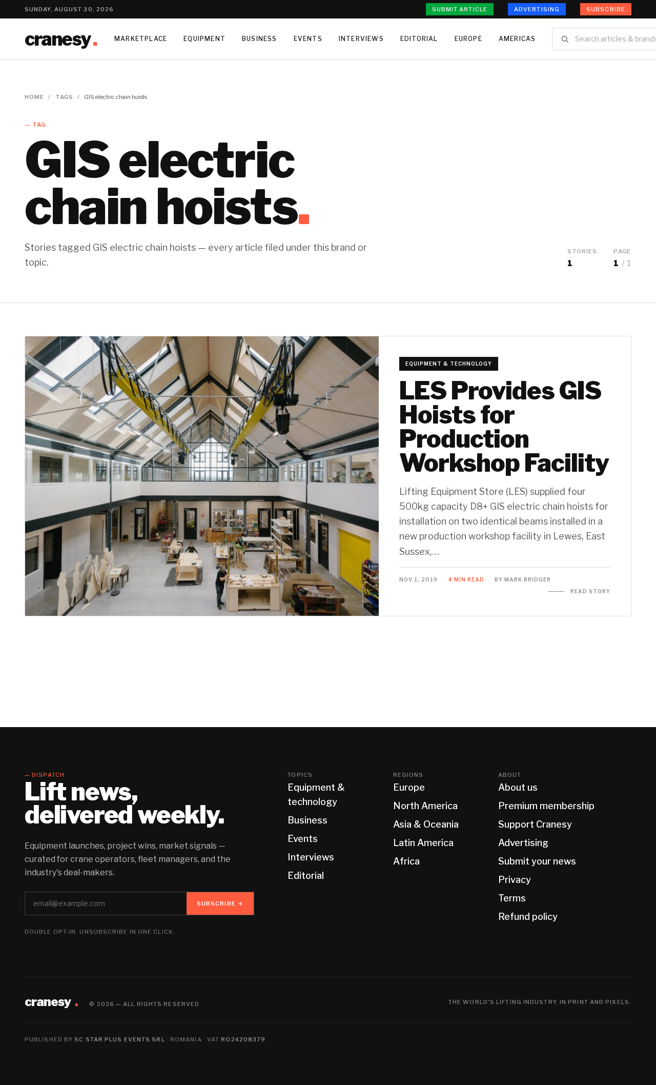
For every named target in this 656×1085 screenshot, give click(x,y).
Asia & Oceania (426, 824)
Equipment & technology (448, 363)
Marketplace (140, 39)
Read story (590, 591)
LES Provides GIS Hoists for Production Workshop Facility (504, 427)
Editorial (419, 39)
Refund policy (528, 916)
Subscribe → (220, 903)
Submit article (459, 9)
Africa (406, 861)
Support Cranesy (535, 824)
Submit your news (537, 861)
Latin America (423, 842)
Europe (468, 39)
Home (34, 97)
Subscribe (605, 9)
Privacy (514, 879)
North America (425, 805)
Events (308, 39)
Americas (517, 39)
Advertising (537, 9)
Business (259, 39)
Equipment (204, 39)
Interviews (361, 39)
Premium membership (546, 805)
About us (518, 787)
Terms (512, 898)
